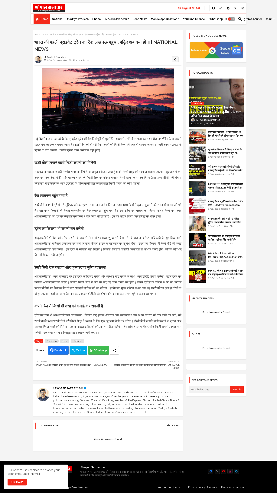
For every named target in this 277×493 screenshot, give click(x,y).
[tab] (42, 19)
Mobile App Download (165, 19)
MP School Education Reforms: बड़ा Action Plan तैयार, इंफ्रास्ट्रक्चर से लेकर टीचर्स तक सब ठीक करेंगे (225, 258)
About (167, 487)
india (64, 341)
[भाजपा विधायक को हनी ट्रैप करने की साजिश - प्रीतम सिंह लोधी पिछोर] (197, 240)
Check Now (29, 473)
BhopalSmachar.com (76, 487)
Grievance (213, 487)
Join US (270, 19)
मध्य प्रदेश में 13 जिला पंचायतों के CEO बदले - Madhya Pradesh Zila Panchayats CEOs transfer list (225, 206)
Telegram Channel (250, 19)
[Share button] (114, 350)
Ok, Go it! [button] (17, 482)
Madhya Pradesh (78, 19)
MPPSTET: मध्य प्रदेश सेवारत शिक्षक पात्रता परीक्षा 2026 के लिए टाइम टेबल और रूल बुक (225, 187)
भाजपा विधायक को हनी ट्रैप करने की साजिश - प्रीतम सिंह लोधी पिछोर (224, 238)
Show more (174, 425)
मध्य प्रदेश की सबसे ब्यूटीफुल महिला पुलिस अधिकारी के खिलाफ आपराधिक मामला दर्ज (224, 222)
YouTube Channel (194, 19)
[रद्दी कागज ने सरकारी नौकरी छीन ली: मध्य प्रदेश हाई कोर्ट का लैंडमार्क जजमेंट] (197, 171)
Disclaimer (227, 487)
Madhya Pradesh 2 (117, 19)
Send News (140, 19)
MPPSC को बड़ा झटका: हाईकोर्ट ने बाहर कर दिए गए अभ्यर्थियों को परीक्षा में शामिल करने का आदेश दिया (225, 274)
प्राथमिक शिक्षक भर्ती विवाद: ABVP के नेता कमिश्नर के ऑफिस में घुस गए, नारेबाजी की (225, 153)
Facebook (60, 350)
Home (44, 19)
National (57, 19)
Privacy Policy (196, 487)
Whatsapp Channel (221, 19)
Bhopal (97, 19)
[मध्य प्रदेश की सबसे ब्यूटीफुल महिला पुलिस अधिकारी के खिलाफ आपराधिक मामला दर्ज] (197, 223)
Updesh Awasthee (68, 388)
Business (52, 341)
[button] (231, 19)
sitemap (241, 487)
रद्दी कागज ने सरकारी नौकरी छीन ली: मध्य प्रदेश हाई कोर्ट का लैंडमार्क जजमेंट (225, 168)
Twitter (80, 350)
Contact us (179, 487)
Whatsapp (100, 350)
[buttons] (213, 8)
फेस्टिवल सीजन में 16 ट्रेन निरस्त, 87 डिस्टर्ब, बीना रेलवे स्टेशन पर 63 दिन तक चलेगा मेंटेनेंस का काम (225, 135)
